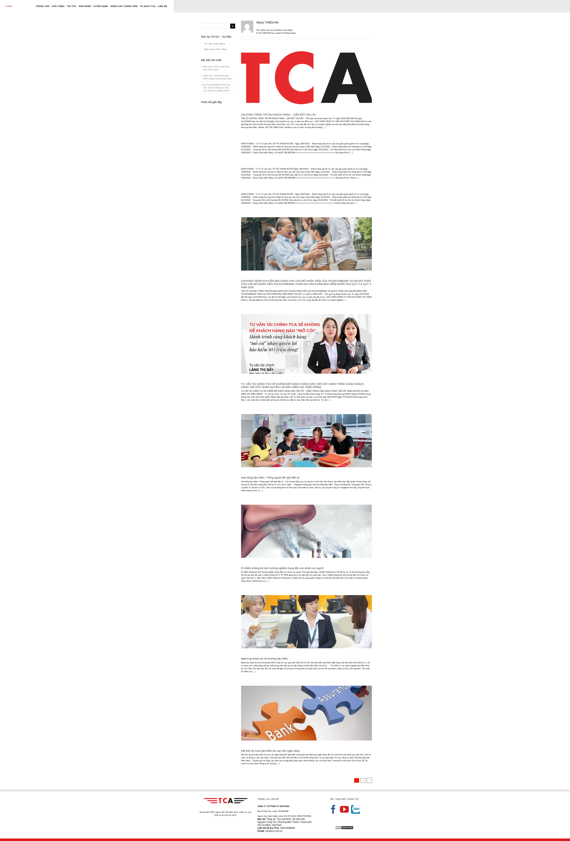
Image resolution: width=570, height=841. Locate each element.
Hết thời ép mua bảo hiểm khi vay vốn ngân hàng (302, 710)
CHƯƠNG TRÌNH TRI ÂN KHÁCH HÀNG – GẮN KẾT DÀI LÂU (302, 75)
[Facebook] (333, 809)
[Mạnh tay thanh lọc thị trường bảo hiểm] (306, 621)
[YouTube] (344, 809)
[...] (324, 127)
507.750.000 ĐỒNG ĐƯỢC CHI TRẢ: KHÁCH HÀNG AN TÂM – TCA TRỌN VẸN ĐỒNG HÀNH (216, 88)
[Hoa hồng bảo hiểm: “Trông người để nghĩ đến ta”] (306, 440)
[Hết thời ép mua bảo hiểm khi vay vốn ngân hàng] (306, 713)
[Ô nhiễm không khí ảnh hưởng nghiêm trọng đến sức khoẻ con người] (306, 531)
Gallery (310, 75)
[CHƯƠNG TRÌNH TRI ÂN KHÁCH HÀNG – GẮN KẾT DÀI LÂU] (306, 77)
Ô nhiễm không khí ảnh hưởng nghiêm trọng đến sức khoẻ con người (302, 529)
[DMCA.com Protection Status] (344, 827)
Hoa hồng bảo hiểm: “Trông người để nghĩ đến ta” (302, 438)
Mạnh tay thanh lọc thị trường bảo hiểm (302, 619)
